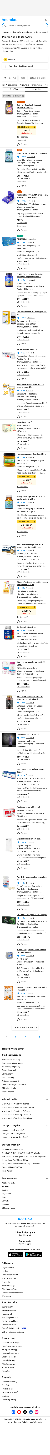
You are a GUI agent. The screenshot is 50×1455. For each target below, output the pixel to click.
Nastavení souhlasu (10, 1321)
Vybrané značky (9, 1099)
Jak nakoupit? (7, 1307)
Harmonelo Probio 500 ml (28, 734)
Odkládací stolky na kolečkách (14, 1084)
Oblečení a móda (8, 1208)
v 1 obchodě (22, 222)
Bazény (5, 1190)
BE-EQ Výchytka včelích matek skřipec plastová (21, 1163)
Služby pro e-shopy (9, 1349)
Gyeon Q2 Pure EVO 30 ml (12, 1167)
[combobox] (25, 25)
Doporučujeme (9, 1178)
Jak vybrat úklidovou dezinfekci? (15, 1137)
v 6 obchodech (23, 724)
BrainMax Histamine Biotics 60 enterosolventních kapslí (30, 698)
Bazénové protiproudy (11, 1066)
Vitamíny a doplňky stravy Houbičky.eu (17, 1118)
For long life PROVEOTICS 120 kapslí (32, 153)
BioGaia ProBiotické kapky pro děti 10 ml (25, 328)
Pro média (6, 1282)
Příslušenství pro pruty (11, 1059)
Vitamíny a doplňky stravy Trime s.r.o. (16, 1114)
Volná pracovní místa (10, 1278)
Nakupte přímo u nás (10, 1317)
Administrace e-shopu (10, 1342)
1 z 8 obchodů (22, 486)
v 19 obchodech (23, 829)
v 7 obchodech (23, 444)
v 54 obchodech (23, 302)
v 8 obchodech (23, 1015)
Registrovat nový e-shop (12, 1346)
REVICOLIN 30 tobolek (26, 239)
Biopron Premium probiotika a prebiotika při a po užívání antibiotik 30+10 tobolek (30, 547)
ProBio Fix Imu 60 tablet (27, 349)
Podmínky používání (10, 1274)
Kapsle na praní (8, 1091)
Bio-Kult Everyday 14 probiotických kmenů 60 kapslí (32, 988)
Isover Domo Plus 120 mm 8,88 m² (15, 1160)
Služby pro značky (9, 1357)
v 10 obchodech (23, 339)
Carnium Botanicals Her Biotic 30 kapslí (31, 663)
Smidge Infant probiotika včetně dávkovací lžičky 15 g (30, 497)
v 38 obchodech (23, 412)
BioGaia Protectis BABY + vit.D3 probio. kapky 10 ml (30, 386)
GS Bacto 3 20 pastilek (26, 627)
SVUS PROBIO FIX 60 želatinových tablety (31, 770)
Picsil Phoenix (7, 1171)
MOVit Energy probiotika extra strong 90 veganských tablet (30, 275)
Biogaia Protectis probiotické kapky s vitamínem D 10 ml (32, 583)
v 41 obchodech (23, 797)
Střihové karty (7, 1074)
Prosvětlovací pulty (9, 1070)
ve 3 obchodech (23, 759)
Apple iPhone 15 (8, 1183)
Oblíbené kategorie (11, 1055)
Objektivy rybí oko (9, 1088)
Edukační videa (8, 1367)
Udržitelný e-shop (9, 1399)
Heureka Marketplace (10, 1353)
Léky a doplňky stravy (25, 32)
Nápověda (6, 1371)
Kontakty (5, 1271)
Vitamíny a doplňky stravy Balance (15, 1104)
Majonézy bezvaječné (10, 1081)
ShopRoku (6, 1385)
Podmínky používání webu (32, 1422)
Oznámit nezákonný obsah (12, 1292)
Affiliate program (8, 1364)
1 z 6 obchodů (22, 617)
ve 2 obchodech (23, 178)
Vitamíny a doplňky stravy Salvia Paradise (18, 1107)
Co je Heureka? (8, 1267)
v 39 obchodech (23, 374)
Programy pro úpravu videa (12, 1063)
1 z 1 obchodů (22, 137)
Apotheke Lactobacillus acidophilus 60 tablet (32, 878)
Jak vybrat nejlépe (11, 1125)
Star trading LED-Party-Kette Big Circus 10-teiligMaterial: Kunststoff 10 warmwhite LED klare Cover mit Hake (25, 1156)
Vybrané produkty (11, 1144)
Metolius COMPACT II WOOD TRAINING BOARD (21, 1153)
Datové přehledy (8, 1360)
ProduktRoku (7, 1389)
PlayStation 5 (7, 1193)
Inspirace (5, 1396)
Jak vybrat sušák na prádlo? (13, 1130)
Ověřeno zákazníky (9, 1381)
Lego (4, 1197)
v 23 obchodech (23, 264)
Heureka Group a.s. (30, 1419)
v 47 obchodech (23, 652)
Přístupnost (7, 1296)
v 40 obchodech (23, 904)
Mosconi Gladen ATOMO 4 (12, 1149)
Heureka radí (7, 1314)
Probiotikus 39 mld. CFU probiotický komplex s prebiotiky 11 (32, 196)
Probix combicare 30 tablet (28, 807)
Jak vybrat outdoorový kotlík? (14, 1134)
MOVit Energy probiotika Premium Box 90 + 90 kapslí (31, 951)
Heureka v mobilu (9, 1310)
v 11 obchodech (23, 940)
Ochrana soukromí (9, 1324)
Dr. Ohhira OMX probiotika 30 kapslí (32, 914)
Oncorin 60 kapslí (24, 422)
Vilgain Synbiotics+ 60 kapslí (29, 839)
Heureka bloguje (8, 1285)
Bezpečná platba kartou (11, 1328)
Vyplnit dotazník (25, 1244)
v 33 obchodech (23, 572)
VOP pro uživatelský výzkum (13, 1332)
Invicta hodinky (8, 1077)
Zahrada (5, 1201)
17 (39, 1037)
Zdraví (14, 32)
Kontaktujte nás (25, 1235)
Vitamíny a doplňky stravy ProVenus (16, 1111)
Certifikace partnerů (10, 1392)
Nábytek (5, 1204)
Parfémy (5, 1186)
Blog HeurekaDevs (9, 1289)
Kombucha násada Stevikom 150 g (31, 454)
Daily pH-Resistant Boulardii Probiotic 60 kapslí (29, 106)
